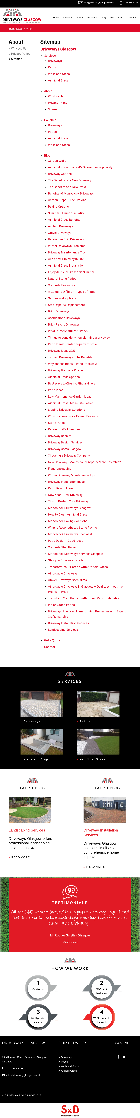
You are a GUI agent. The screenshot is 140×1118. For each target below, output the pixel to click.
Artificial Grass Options (64, 377)
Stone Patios (56, 422)
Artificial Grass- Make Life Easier (70, 403)
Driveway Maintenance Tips (67, 252)
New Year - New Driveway (65, 495)
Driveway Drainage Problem (66, 370)
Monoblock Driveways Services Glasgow (75, 554)
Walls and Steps (59, 74)
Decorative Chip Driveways (66, 239)
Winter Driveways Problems (66, 246)
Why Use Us (18, 48)
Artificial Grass (58, 80)
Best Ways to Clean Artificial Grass (71, 383)
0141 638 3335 (130, 2)
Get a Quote (116, 17)
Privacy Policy (20, 53)
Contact (132, 17)
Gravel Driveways (59, 232)
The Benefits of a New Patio (67, 187)
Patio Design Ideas (60, 488)
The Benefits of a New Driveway (69, 180)
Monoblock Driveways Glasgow (69, 508)
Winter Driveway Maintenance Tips (72, 475)
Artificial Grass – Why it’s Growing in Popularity (80, 167)
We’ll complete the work (101, 1020)
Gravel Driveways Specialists (67, 580)
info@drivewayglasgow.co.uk (99, 2)
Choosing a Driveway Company (69, 455)
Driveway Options (60, 174)
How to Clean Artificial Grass (67, 514)
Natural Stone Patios (62, 278)
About (80, 17)
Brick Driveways (59, 311)
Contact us (38, 989)
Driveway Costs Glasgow (64, 449)
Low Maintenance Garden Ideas (69, 396)
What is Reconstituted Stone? (68, 331)
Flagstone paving (60, 468)
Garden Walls (57, 160)
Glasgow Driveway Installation (68, 560)
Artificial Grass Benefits (64, 219)
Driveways (55, 61)
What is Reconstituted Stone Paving (72, 527)
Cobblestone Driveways (64, 318)
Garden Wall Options (62, 298)
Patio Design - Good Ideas (65, 540)
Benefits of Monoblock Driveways (71, 193)
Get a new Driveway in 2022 (66, 259)
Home (55, 17)
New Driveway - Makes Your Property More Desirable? (84, 462)
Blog (103, 17)
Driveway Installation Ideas (66, 481)
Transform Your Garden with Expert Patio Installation (84, 598)
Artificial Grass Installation (66, 265)
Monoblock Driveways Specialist (70, 534)
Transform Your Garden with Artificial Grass (78, 567)
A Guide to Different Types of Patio (72, 291)
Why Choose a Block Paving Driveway (73, 416)
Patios (52, 67)
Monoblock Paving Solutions (67, 521)
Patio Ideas (55, 390)
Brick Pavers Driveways (64, 324)
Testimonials (71, 942)
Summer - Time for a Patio (66, 213)
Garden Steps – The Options (67, 200)
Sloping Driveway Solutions (66, 409)
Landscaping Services (63, 629)
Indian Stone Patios (61, 605)
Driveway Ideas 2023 (62, 350)
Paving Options (58, 206)
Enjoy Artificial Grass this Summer (71, 272)
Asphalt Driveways (60, 226)
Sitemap (16, 59)
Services (67, 17)
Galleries (92, 17)
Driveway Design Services (65, 442)
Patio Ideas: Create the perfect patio (72, 344)
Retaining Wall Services (64, 429)
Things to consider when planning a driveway (79, 337)
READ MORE (20, 857)
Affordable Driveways (62, 573)
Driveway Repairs (59, 436)
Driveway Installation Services (68, 623)
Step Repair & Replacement (66, 305)
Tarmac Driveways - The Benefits (70, 357)
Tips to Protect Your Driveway (68, 501)
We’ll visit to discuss (101, 991)
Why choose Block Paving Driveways (72, 364)
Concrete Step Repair (62, 547)
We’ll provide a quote (38, 1020)
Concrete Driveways (61, 285)
